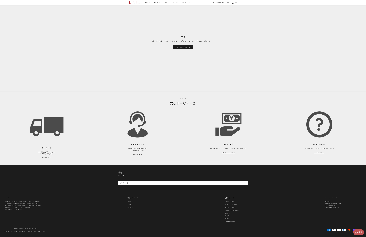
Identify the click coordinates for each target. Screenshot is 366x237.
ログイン (228, 2)
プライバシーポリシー (230, 207)
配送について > (46, 158)
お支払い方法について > (228, 152)
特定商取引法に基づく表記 (231, 210)
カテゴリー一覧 (124, 183)
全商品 (129, 201)
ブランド (147, 2)
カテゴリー (157, 2)
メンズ (167, 2)
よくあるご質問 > (319, 152)
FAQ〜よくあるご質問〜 (231, 204)
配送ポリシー (228, 213)
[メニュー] (236, 2)
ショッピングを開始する (183, 47)
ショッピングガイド (230, 201)
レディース (175, 2)
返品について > (137, 154)
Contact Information (230, 221)
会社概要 (227, 219)
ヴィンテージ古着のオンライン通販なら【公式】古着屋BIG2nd (28, 231)
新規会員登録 (220, 2)
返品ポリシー (228, 216)
